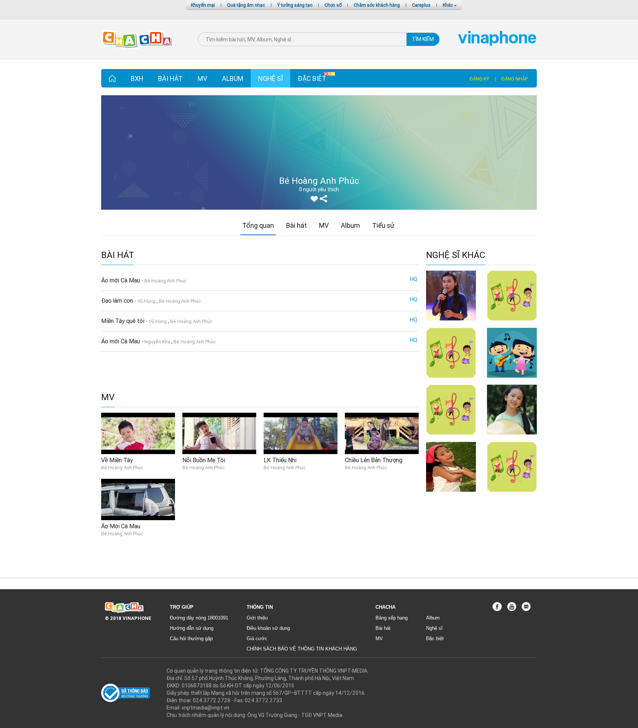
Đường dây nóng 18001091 (199, 618)
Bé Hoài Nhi (451, 495)
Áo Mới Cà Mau (120, 526)
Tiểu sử (383, 225)
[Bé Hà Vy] (451, 352)
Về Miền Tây (117, 460)
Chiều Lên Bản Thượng (373, 460)
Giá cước (257, 638)
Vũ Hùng (146, 301)
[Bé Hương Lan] (512, 352)
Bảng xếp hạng (391, 618)
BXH (137, 78)
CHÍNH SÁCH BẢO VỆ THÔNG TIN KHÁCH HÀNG (302, 649)
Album (232, 78)
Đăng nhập (514, 79)
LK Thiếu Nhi (280, 460)
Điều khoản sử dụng (268, 628)
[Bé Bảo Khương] (512, 295)
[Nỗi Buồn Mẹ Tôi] (219, 433)
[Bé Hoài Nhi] (451, 466)
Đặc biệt (312, 78)
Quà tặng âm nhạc (246, 5)
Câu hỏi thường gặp (191, 638)
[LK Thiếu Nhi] (300, 433)
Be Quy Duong (511, 438)
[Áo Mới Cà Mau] (138, 499)
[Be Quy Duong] (512, 409)
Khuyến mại (203, 5)
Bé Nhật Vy (451, 324)
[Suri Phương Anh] (512, 466)
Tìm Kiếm (423, 39)
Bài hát (170, 78)
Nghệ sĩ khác (455, 255)
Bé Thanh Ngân (451, 438)
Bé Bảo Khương (512, 324)
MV (202, 78)
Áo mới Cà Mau (121, 280)
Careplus (421, 5)
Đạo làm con (117, 300)
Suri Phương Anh (512, 495)
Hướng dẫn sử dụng (191, 628)
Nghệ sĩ (270, 78)
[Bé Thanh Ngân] (451, 409)
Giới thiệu (257, 618)
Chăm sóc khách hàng (377, 5)
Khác (448, 5)
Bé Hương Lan (512, 381)
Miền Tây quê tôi (123, 320)
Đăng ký (479, 79)
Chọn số (333, 5)
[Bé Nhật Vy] (451, 295)
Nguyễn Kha (157, 342)
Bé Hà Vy (451, 381)
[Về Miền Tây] (138, 433)
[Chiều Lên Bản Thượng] (382, 433)
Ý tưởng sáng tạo (294, 5)
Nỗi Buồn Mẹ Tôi (203, 460)
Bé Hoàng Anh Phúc (165, 281)
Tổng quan (258, 225)
